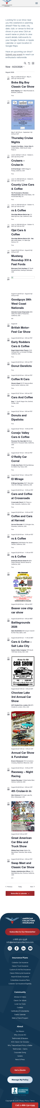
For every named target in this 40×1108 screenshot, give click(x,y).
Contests (20, 1007)
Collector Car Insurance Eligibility (20, 984)
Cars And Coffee (22, 397)
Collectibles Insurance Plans (20, 980)
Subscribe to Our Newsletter (22, 932)
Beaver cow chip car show (22, 610)
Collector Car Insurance (20, 962)
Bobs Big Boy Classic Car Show (22, 84)
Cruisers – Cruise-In (18, 162)
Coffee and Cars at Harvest (21, 518)
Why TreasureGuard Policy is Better (20, 1045)
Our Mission (20, 1031)
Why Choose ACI (20, 1035)
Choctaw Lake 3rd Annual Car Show (21, 697)
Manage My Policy (20, 1080)
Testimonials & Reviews (20, 1038)
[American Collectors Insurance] (7, 3)
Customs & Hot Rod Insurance (20, 969)
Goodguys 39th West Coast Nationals (21, 303)
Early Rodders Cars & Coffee (20, 344)
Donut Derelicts (21, 366)
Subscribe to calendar (19, 893)
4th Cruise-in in (21, 791)
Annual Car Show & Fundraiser (22, 755)
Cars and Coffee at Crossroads (21, 496)
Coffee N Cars (20, 379)
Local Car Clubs (20, 1004)
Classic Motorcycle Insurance (20, 973)
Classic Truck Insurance (20, 966)
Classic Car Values (20, 1000)
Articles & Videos (20, 997)
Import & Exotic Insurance (20, 977)
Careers (20, 1056)
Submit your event (14, 54)
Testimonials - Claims (20, 1049)
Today (20, 886)
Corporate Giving (20, 1052)
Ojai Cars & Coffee (18, 232)
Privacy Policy (24, 1101)
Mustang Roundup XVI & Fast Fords (21, 260)
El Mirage (17, 479)
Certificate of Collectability (20, 1011)
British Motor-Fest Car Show (20, 329)
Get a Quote (20, 1070)
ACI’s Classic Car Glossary (20, 1042)
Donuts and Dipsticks (19, 417)
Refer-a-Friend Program (20, 1018)
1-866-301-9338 (20, 939)
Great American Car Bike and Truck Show (21, 842)
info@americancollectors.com (20, 942)
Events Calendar (20, 1014)
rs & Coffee (18, 210)
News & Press (20, 1059)
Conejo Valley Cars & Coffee (20, 435)
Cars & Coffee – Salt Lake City (21, 644)
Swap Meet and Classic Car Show (22, 865)
